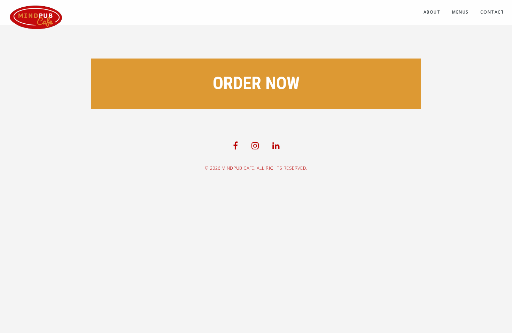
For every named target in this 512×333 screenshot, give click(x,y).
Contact (492, 12)
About (432, 12)
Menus (460, 12)
